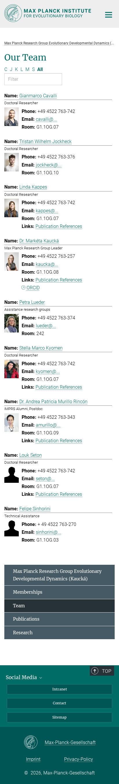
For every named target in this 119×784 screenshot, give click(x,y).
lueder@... (46, 325)
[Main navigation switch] (108, 15)
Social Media (22, 677)
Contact (59, 703)
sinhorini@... (48, 532)
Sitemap (59, 717)
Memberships (27, 592)
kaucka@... (47, 264)
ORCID (33, 287)
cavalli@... (46, 119)
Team (19, 605)
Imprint (33, 759)
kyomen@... (48, 371)
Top (106, 671)
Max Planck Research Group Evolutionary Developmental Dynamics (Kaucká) (57, 575)
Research (23, 632)
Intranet (59, 689)
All (40, 69)
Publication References (59, 226)
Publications (26, 619)
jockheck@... (49, 165)
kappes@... (47, 210)
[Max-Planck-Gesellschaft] (34, 743)
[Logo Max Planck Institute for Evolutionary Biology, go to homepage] (48, 13)
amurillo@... (48, 425)
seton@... (45, 478)
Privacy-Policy (78, 759)
